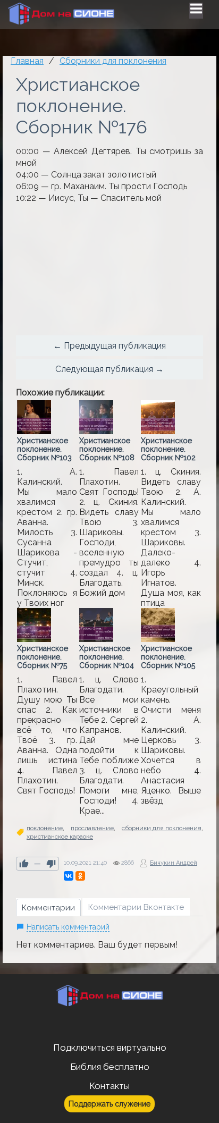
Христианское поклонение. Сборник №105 (168, 657)
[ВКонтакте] (68, 876)
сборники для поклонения (161, 828)
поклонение (45, 828)
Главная (27, 61)
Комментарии (48, 908)
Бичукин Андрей (173, 862)
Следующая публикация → (109, 369)
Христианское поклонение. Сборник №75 (42, 657)
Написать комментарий (68, 927)
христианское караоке (60, 836)
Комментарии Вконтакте (136, 907)
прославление (92, 828)
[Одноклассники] (80, 876)
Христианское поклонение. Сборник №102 (168, 449)
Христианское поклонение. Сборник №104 (106, 657)
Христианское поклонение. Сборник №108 (106, 449)
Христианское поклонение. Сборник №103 (44, 449)
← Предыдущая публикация (109, 346)
